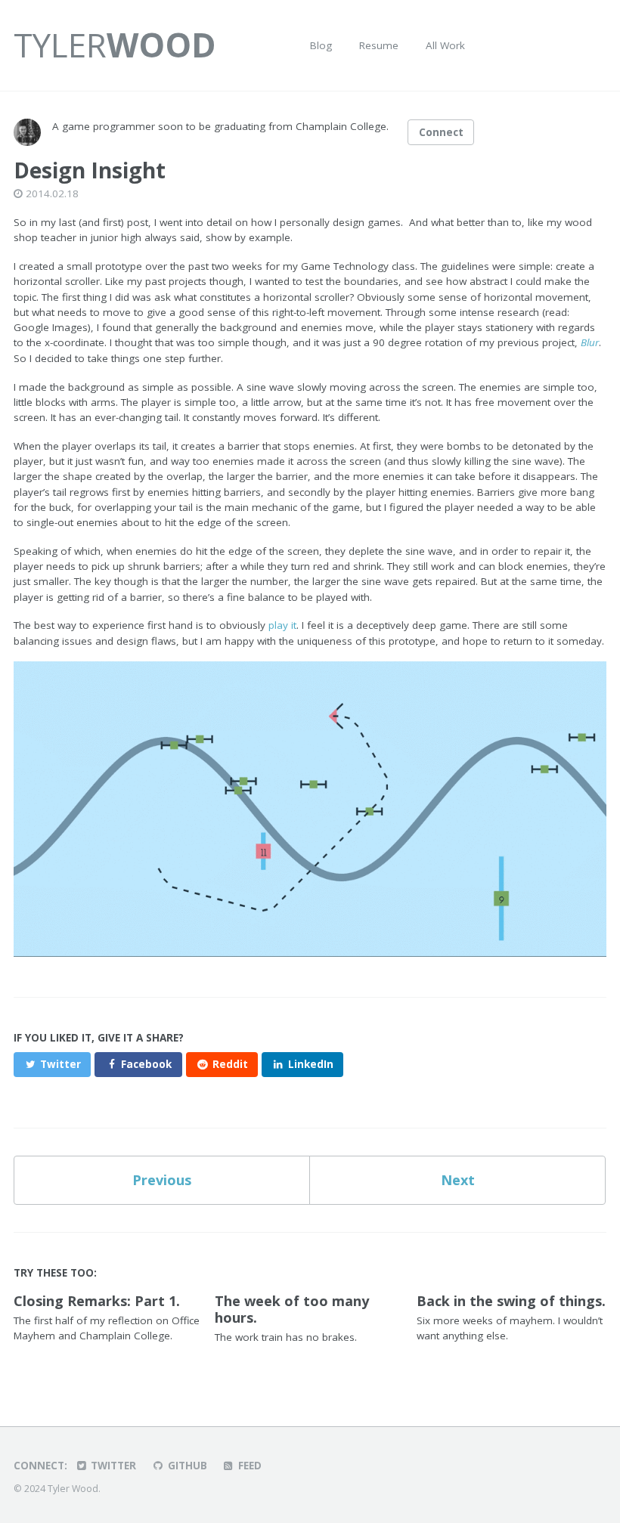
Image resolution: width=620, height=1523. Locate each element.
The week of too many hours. (292, 1309)
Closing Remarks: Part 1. (97, 1301)
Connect (441, 132)
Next (458, 1180)
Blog (321, 45)
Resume (378, 45)
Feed (248, 1465)
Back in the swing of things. (511, 1301)
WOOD (115, 44)
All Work (445, 45)
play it (282, 625)
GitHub (186, 1465)
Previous (161, 1180)
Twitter (112, 1465)
